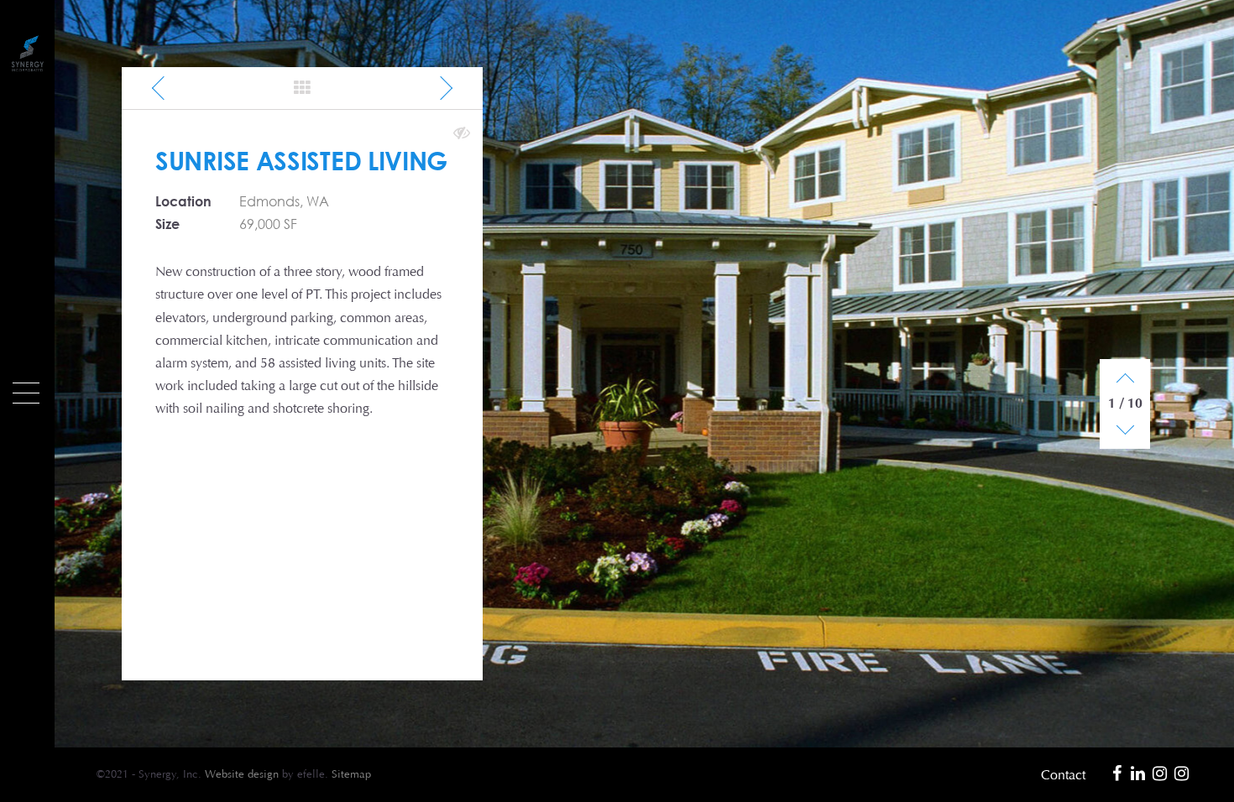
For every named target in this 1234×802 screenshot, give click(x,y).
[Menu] (26, 393)
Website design (242, 774)
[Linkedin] (1138, 774)
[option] (644, 373)
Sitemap (351, 774)
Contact (1063, 775)
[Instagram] (1160, 774)
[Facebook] (1116, 774)
